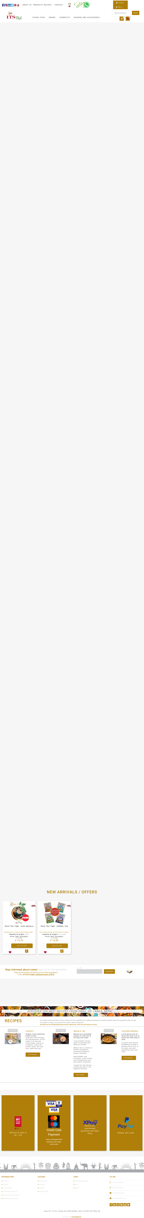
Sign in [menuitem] (120, 7)
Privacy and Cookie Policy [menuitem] (11, 1195)
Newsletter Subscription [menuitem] (11, 1198)
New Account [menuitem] (43, 1181)
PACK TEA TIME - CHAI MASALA (19, 926)
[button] (135, 13)
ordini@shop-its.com (119, 1198)
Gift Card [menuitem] (42, 1184)
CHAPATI (30, 1031)
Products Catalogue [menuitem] (81, 1181)
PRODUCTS (38, 5)
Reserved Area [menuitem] (43, 1191)
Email (79, 968)
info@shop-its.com (118, 1193)
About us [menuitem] (6, 1181)
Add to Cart (22, 946)
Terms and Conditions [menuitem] (10, 1191)
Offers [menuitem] (77, 1188)
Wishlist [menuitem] (41, 1188)
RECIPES (48, 5)
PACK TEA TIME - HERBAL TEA (54, 926)
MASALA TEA (79, 1031)
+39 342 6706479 (117, 1182)
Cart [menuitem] (76, 1184)
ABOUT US (27, 5)
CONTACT (59, 5)
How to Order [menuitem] (7, 1188)
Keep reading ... (33, 1054)
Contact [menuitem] (5, 1184)
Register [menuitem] (121, 2)
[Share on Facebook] (26, 951)
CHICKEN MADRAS (130, 1031)
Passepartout (76, 1217)
